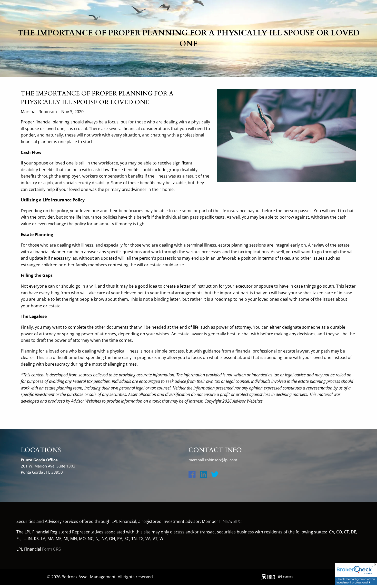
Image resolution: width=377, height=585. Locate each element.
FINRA (225, 521)
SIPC (237, 521)
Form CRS (51, 549)
